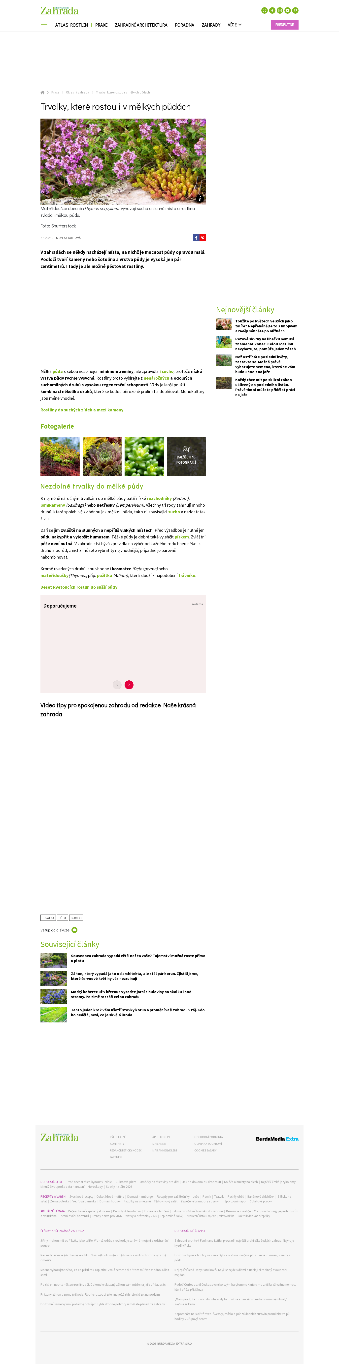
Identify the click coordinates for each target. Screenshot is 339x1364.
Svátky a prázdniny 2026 (141, 1216)
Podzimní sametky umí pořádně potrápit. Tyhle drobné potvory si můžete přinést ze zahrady (102, 1304)
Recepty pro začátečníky (173, 1196)
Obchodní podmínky (208, 1137)
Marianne (159, 1143)
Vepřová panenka (84, 1201)
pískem (182, 537)
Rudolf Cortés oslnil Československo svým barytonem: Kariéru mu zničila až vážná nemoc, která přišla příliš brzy (235, 1287)
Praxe (101, 25)
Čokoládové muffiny (110, 1196)
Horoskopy (95, 1187)
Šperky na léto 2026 (119, 1187)
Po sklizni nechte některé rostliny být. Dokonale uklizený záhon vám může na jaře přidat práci (103, 1284)
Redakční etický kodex (125, 1150)
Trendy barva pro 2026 (107, 1216)
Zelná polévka (59, 1201)
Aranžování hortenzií (75, 1216)
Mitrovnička (227, 1216)
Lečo (196, 1196)
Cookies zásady (205, 1150)
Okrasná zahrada (77, 92)
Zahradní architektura (141, 25)
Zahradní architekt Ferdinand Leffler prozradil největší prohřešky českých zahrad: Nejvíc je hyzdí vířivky (234, 1243)
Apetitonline (161, 1137)
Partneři (116, 1157)
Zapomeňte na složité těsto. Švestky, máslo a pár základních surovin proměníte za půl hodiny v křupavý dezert (232, 1316)
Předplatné (118, 1137)
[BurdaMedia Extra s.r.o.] (268, 1140)
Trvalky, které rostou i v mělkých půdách (123, 92)
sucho (174, 512)
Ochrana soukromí (208, 1143)
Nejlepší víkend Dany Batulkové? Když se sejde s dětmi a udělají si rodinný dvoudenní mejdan (230, 1272)
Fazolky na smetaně (137, 1201)
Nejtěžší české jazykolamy (278, 1182)
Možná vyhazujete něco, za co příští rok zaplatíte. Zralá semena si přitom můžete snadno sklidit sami (104, 1272)
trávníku (186, 575)
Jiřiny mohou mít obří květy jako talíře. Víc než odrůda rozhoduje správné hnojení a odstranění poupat (104, 1243)
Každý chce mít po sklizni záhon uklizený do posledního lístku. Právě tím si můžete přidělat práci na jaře (265, 387)
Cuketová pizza (126, 1182)
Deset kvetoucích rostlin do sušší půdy (78, 587)
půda (58, 371)
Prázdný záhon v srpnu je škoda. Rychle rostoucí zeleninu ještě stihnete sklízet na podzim (100, 1294)
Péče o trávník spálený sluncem (89, 1211)
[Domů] (59, 1137)
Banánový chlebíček (260, 1196)
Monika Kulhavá (68, 238)
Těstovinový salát (165, 1201)
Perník (207, 1196)
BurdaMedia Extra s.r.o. (174, 1343)
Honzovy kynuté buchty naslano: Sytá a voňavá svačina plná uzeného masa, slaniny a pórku (232, 1257)
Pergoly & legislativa (127, 1211)
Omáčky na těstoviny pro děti (159, 1182)
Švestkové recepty (81, 1196)
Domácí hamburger (140, 1196)
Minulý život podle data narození (62, 1187)
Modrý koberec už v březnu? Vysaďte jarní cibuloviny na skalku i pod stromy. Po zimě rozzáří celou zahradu (131, 994)
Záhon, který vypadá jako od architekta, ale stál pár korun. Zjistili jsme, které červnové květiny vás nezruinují (135, 976)
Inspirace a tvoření (156, 1211)
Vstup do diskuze (54, 929)
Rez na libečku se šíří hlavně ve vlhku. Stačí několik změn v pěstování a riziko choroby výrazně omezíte (103, 1257)
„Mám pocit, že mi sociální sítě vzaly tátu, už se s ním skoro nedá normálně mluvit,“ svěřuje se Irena (230, 1301)
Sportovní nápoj (235, 1201)
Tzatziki (219, 1196)
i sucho (166, 371)
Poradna (184, 25)
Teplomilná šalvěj (171, 1216)
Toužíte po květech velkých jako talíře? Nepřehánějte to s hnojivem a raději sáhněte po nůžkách (266, 325)
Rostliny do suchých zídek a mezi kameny (81, 410)
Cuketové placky (261, 1201)
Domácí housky (110, 1201)
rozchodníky (159, 498)
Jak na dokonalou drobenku (201, 1182)
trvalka (48, 918)
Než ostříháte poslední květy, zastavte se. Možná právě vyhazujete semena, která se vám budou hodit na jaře (265, 364)
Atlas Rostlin (71, 25)
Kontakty (117, 1143)
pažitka (104, 575)
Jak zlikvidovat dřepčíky (254, 1216)
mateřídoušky (54, 575)
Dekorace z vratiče (238, 1211)
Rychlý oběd (236, 1196)
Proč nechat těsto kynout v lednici (89, 1182)
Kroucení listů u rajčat (201, 1216)
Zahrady (211, 25)
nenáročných (156, 378)
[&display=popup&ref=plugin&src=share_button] (196, 237)
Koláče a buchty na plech (241, 1182)
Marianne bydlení (164, 1150)
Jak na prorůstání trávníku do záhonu (197, 1211)
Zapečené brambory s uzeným (201, 1201)
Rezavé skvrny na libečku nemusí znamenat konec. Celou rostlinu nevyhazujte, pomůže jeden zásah (265, 343)
